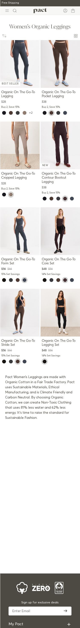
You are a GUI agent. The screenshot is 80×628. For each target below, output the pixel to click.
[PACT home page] (40, 10)
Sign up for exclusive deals (40, 602)
